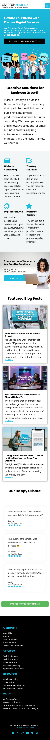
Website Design (10, 656)
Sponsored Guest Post (13, 668)
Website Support (11, 659)
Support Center (10, 639)
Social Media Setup (12, 665)
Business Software (11, 702)
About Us (7, 633)
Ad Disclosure (22, 728)
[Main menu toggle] (47, 5)
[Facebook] (13, 732)
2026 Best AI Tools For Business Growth (22, 335)
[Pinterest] (37, 732)
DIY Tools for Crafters (13, 688)
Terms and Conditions (13, 645)
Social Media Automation (14, 685)
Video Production (11, 662)
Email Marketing (10, 679)
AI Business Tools (11, 699)
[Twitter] (32, 732)
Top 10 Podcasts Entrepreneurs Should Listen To (22, 396)
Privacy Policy (9, 642)
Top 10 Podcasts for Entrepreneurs (19, 705)
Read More (9, 360)
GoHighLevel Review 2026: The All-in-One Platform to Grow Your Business (24, 458)
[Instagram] (17, 732)
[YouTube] (27, 732)
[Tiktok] (22, 732)
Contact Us (8, 636)
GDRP (32, 728)
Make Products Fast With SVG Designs (20, 708)
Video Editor (9, 682)
